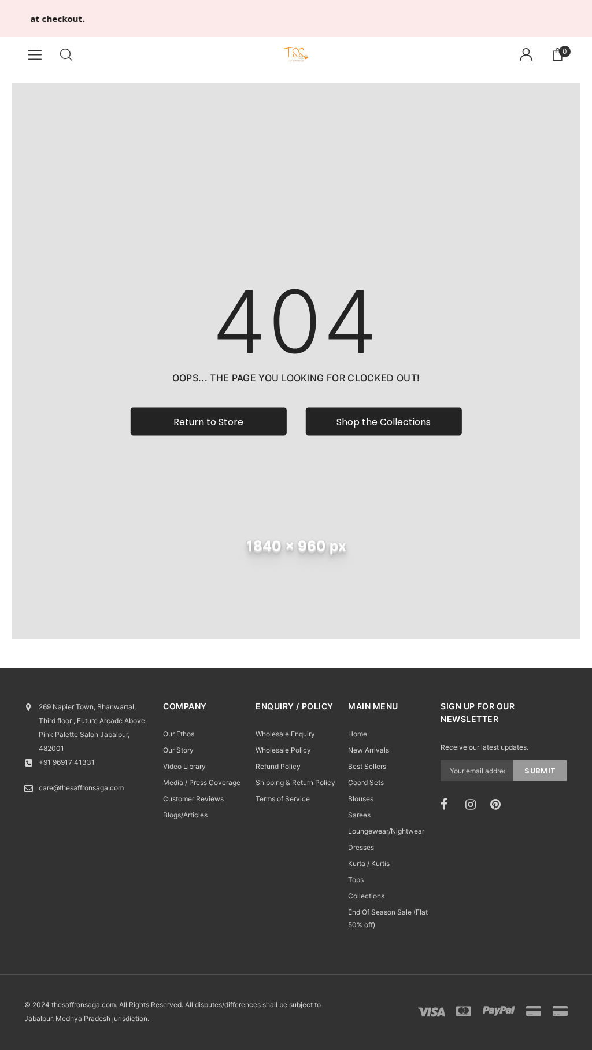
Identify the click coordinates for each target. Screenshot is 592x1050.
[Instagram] (474, 804)
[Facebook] (449, 804)
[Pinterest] (499, 804)
